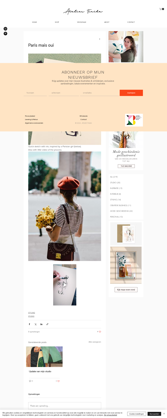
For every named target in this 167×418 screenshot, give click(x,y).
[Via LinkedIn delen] (41, 324)
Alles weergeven (95, 342)
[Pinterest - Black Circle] (5, 33)
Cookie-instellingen (136, 414)
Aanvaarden (154, 414)
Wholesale (83, 116)
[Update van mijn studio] (44, 356)
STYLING (31, 313)
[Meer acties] (99, 39)
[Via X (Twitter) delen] (35, 324)
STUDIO (31, 316)
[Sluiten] (164, 414)
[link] (162, 9)
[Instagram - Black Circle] (5, 29)
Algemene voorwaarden (34, 123)
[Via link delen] (47, 324)
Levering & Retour (31, 119)
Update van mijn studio (40, 371)
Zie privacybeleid (110, 415)
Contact (83, 119)
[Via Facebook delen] (29, 324)
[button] (107, 22)
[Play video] (64, 284)
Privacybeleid (30, 116)
